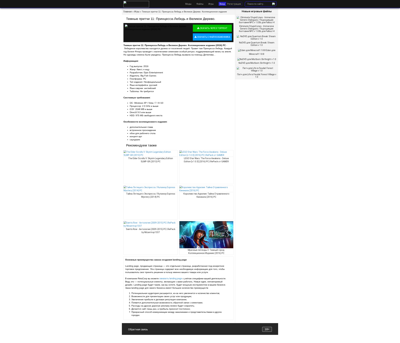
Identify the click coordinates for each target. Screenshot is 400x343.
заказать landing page (170, 278)
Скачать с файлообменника (213, 37)
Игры (211, 4)
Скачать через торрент (213, 28)
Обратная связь (138, 329)
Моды (188, 4)
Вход (222, 4)
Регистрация (234, 4)
